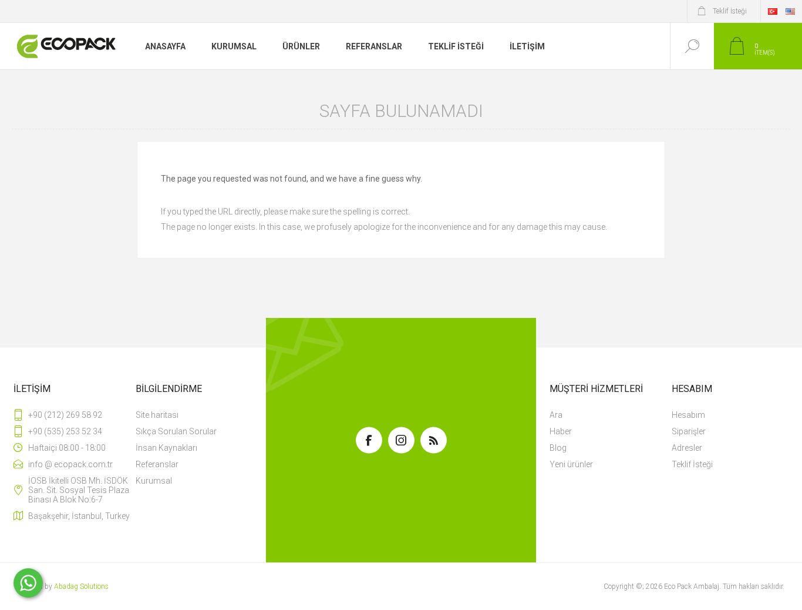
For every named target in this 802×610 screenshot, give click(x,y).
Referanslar (157, 464)
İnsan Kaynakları (166, 448)
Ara (556, 415)
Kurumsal (154, 480)
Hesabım (688, 415)
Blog (558, 448)
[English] (790, 11)
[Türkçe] (772, 11)
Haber (561, 431)
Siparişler (689, 431)
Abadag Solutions (81, 586)
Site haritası (157, 415)
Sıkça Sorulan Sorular (176, 431)
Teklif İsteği (692, 464)
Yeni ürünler (571, 464)
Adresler (687, 448)
